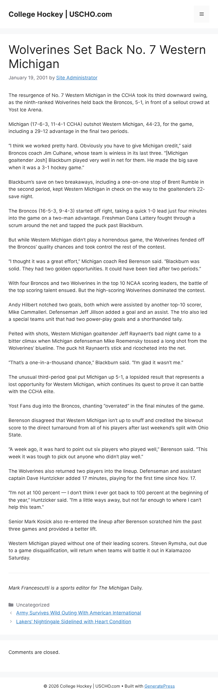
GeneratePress (159, 686)
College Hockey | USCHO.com (60, 14)
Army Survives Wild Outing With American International (78, 613)
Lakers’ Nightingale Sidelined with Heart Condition (73, 621)
